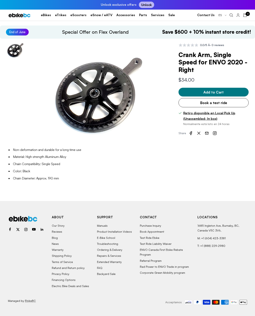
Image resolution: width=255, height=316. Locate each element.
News (55, 243)
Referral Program (151, 260)
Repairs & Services (109, 255)
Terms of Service (62, 262)
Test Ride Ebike (149, 237)
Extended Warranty (109, 262)
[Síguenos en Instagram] (26, 229)
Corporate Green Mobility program (162, 272)
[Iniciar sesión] (238, 15)
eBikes (46, 15)
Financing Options (64, 280)
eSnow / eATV (101, 15)
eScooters (78, 15)
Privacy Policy (60, 274)
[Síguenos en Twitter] (18, 229)
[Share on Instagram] (215, 133)
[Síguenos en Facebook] (10, 229)
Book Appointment (152, 231)
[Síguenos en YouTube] (34, 229)
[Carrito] (245, 15)
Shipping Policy (62, 255)
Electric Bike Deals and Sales (70, 286)
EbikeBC (30, 300)
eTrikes (60, 15)
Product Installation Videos (114, 231)
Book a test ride (213, 102)
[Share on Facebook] (191, 133)
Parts (143, 15)
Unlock (146, 5)
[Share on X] (199, 133)
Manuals (102, 225)
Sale (171, 15)
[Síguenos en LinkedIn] (42, 229)
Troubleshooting (107, 243)
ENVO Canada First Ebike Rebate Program (161, 252)
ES (221, 15)
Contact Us (206, 15)
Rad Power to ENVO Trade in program (164, 266)
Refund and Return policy (68, 268)
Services (157, 15)
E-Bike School (106, 237)
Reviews (57, 231)
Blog (55, 237)
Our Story (58, 225)
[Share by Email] (207, 133)
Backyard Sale (106, 274)
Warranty (58, 249)
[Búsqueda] (231, 15)
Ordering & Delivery (109, 249)
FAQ (99, 268)
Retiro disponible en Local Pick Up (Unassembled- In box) (209, 116)
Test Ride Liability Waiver (156, 243)
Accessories (125, 15)
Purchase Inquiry (150, 225)
